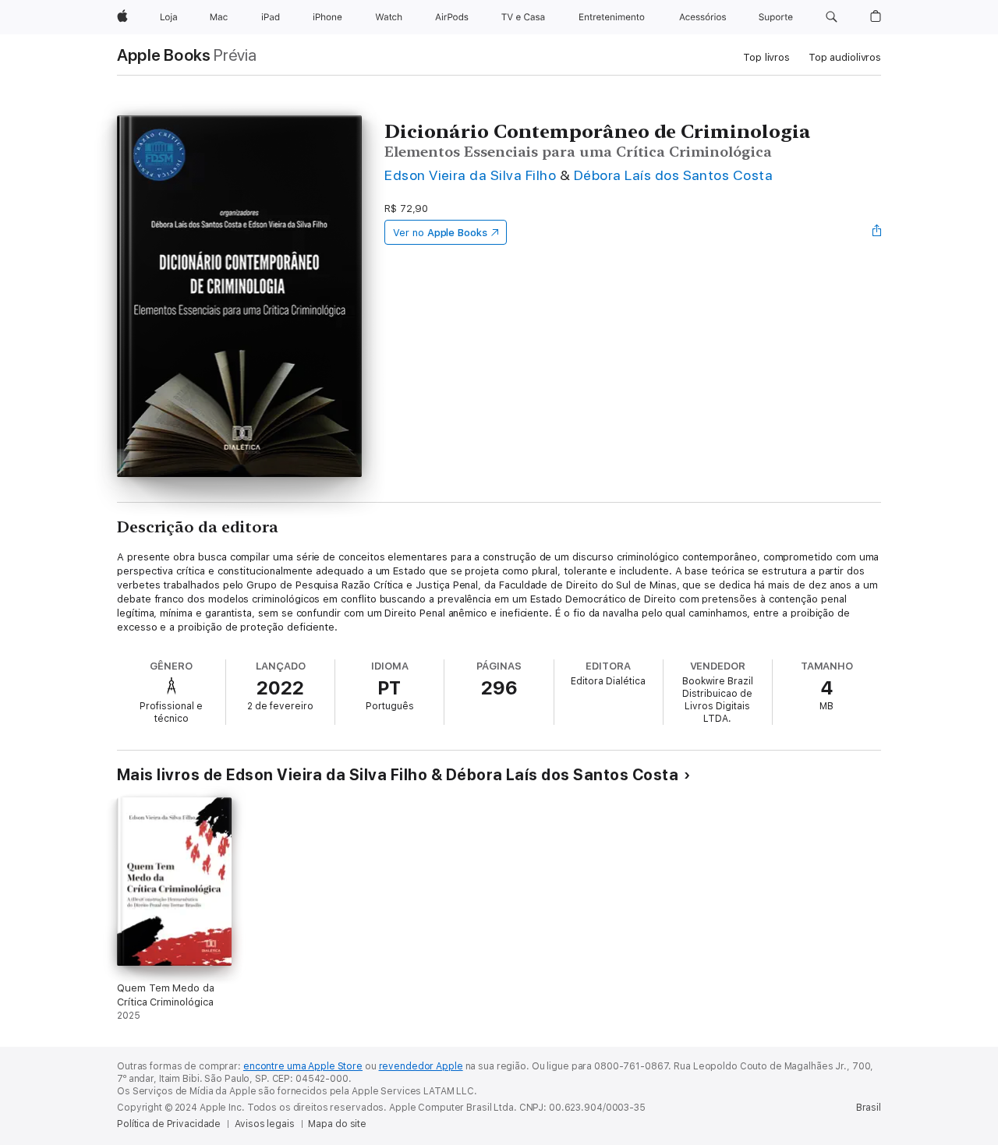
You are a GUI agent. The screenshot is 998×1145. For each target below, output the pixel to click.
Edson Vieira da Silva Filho (470, 175)
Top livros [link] (766, 57)
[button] (831, 17)
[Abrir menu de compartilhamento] (877, 232)
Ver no (440, 233)
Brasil (868, 1107)
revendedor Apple (421, 1066)
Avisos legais (264, 1123)
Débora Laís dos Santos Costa (673, 175)
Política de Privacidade (169, 1123)
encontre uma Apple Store (303, 1066)
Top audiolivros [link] (845, 57)
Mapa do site (337, 1123)
